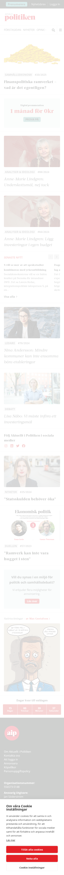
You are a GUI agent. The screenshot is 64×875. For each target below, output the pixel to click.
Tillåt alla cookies (32, 849)
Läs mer (10, 840)
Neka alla (32, 858)
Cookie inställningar (32, 867)
